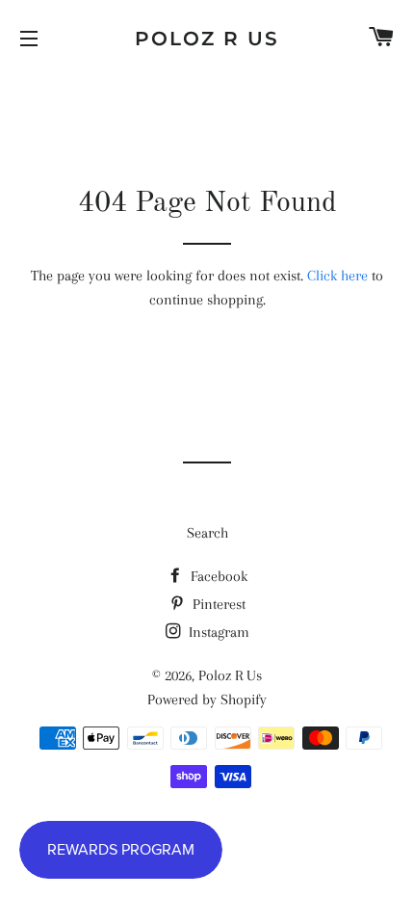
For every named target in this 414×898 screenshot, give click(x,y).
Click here (337, 275)
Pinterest (217, 604)
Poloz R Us (207, 38)
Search (207, 532)
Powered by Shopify (207, 699)
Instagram (217, 632)
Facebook (217, 576)
